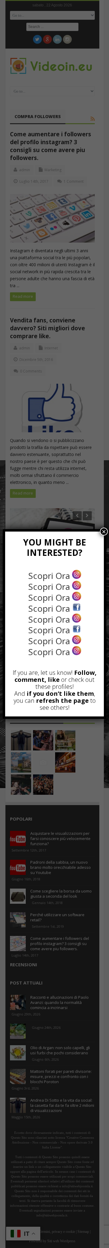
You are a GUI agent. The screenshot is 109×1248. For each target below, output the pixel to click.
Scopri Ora (50, 575)
